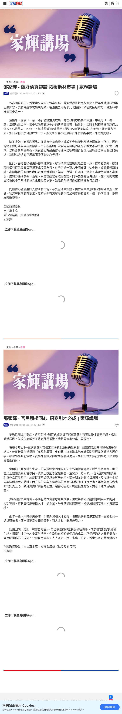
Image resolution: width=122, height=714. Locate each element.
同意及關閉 (109, 707)
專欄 (15, 82)
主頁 (8, 82)
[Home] (16, 3)
